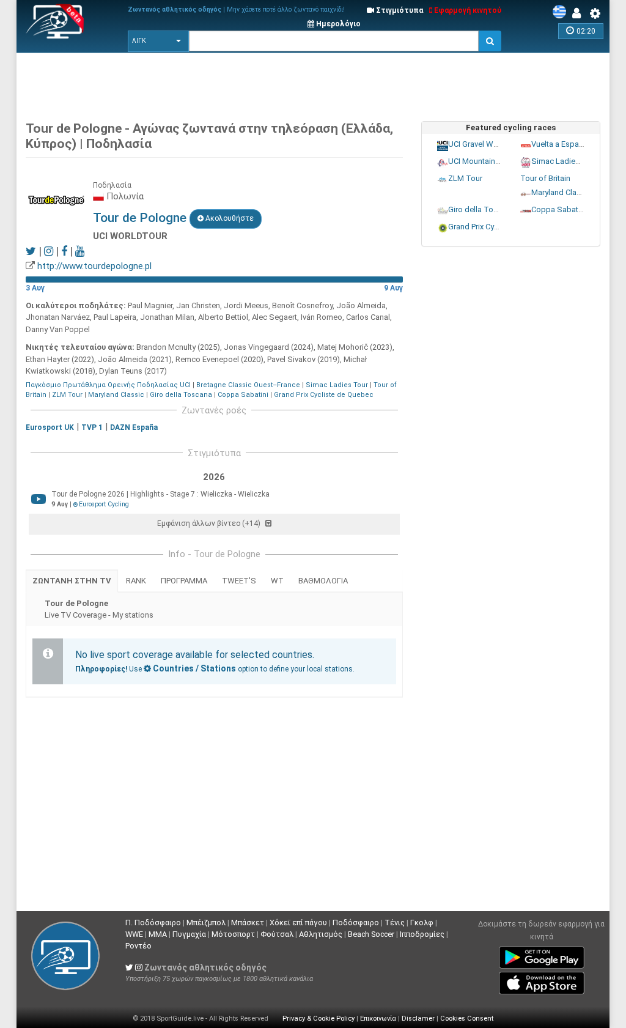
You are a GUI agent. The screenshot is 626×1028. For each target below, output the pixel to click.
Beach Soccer (371, 934)
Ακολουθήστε (229, 218)
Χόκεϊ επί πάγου (298, 922)
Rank (136, 580)
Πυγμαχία (189, 934)
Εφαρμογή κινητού (466, 10)
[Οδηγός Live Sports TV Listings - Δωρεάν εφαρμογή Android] (541, 955)
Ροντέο (138, 945)
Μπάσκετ (247, 922)
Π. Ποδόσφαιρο (153, 922)
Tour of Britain (545, 178)
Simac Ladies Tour (337, 385)
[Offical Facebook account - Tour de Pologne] (64, 251)
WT (277, 580)
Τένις (395, 922)
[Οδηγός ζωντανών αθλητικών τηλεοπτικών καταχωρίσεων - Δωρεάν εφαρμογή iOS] (541, 981)
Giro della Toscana (181, 395)
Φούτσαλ (276, 934)
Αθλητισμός (320, 934)
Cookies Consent (466, 1018)
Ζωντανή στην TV (71, 580)
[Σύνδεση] (579, 13)
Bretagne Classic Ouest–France (248, 385)
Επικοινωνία (378, 1018)
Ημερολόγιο (337, 24)
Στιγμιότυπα (398, 10)
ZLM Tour (67, 395)
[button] (158, 41)
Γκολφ (421, 922)
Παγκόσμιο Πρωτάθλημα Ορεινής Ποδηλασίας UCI (108, 385)
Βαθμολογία (323, 580)
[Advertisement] (322, 83)
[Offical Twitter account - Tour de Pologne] (31, 251)
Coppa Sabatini (243, 395)
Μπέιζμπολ (206, 922)
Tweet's (239, 580)
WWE (134, 934)
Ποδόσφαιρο (356, 922)
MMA (158, 934)
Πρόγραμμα (184, 580)
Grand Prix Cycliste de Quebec (324, 395)
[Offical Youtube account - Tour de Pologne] (79, 251)
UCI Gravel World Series (490, 144)
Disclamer (418, 1018)
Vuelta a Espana (559, 144)
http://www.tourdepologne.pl (94, 266)
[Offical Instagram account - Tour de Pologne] (48, 251)
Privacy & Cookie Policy (318, 1018)
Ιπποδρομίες (422, 934)
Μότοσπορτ (233, 934)
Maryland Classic (116, 395)
